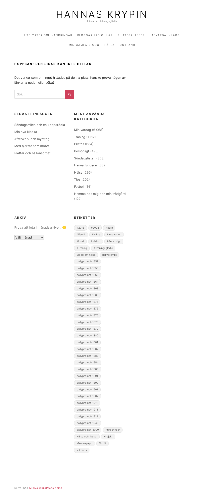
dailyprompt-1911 (87, 402)
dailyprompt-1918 (87, 416)
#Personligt (114, 241)
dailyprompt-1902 (87, 396)
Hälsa (109, 44)
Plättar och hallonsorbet (32, 153)
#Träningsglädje (103, 248)
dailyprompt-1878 (87, 322)
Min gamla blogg (84, 44)
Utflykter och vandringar (48, 35)
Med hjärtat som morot (31, 146)
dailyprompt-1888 (87, 369)
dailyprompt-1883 (87, 355)
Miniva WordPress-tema (45, 487)
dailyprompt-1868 (87, 288)
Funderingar (113, 429)
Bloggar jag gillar (95, 35)
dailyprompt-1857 (87, 261)
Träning (79, 137)
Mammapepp (84, 443)
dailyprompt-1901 (87, 389)
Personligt (81, 151)
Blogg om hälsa (86, 254)
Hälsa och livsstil (87, 436)
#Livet (80, 241)
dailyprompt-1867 (87, 281)
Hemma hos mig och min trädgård (100, 194)
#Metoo (95, 241)
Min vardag (82, 130)
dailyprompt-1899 (87, 382)
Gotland (127, 44)
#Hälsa (96, 234)
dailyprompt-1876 (87, 315)
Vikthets (82, 450)
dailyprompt (109, 254)
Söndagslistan (84, 158)
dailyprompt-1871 (87, 301)
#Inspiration (114, 234)
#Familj (81, 234)
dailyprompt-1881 (87, 342)
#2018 (80, 227)
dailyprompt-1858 (87, 268)
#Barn (109, 227)
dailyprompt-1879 (87, 328)
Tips (77, 179)
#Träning (82, 248)
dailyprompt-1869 (87, 295)
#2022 (95, 227)
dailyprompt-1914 (87, 409)
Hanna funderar (85, 165)
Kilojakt (108, 436)
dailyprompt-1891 (87, 375)
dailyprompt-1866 (87, 274)
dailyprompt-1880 (87, 335)
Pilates (79, 144)
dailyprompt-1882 (87, 349)
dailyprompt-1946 (87, 422)
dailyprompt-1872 (87, 308)
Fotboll (79, 187)
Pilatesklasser (131, 35)
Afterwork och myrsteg (31, 139)
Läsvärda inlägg (165, 35)
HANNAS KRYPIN (102, 14)
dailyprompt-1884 (87, 362)
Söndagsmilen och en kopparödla (39, 125)
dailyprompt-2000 (88, 429)
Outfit (102, 443)
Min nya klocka (25, 132)
